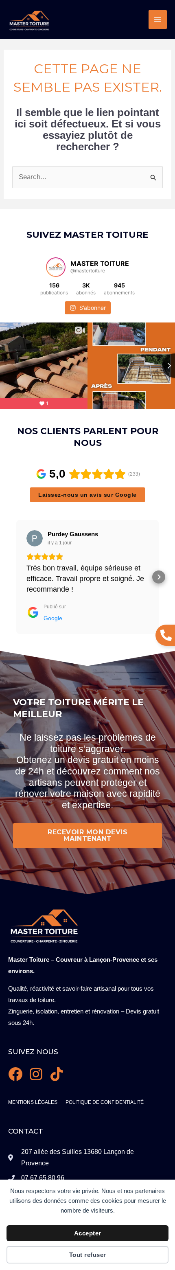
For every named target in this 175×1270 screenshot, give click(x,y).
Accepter (87, 1233)
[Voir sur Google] (34, 538)
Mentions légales (32, 1102)
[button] (16, 576)
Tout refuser (87, 1254)
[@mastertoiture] (56, 267)
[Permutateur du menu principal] (158, 19)
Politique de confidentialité (105, 1102)
